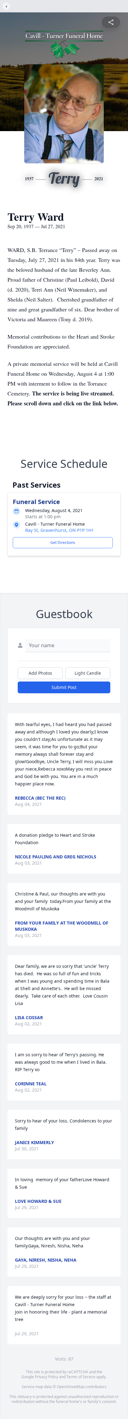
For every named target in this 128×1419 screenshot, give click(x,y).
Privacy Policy (46, 1376)
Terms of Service (80, 1376)
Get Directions (62, 542)
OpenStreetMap (71, 1386)
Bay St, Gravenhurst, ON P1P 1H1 (59, 530)
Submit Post (64, 687)
